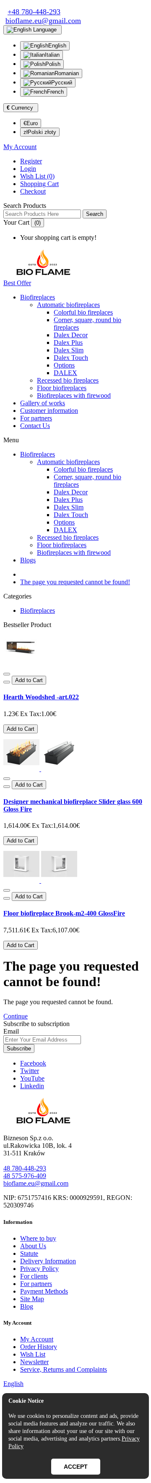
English (57, 45)
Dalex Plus (68, 342)
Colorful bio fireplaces (83, 312)
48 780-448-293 (24, 1168)
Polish (52, 64)
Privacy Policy (39, 1268)
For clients (34, 1276)
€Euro (30, 123)
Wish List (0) (37, 176)
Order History (38, 1346)
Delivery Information (48, 1261)
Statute (29, 1253)
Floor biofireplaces (61, 387)
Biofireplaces (37, 297)
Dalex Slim (68, 350)
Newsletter (34, 1361)
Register (31, 161)
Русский (61, 82)
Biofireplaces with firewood (74, 395)
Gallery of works (42, 403)
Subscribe (19, 1048)
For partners (36, 418)
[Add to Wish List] (6, 674)
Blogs (28, 560)
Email (11, 1031)
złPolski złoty (39, 132)
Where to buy (38, 1238)
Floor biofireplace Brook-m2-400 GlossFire (64, 913)
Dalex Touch (71, 357)
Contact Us (35, 425)
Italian (52, 55)
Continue (15, 1016)
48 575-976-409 (24, 1175)
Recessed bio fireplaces (68, 380)
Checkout (33, 191)
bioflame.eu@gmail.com (35, 1183)
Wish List (32, 1354)
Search (94, 214)
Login (28, 168)
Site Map (32, 1298)
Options (64, 365)
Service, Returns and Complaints (63, 1369)
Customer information (49, 410)
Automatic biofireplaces (68, 304)
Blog (26, 1306)
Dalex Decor (71, 335)
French (55, 92)
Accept (76, 1466)
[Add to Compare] (6, 682)
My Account (36, 1339)
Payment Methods (44, 1291)
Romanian (67, 73)
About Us (33, 1245)
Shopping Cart (39, 183)
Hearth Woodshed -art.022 (41, 697)
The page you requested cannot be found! (75, 581)
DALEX (65, 372)
